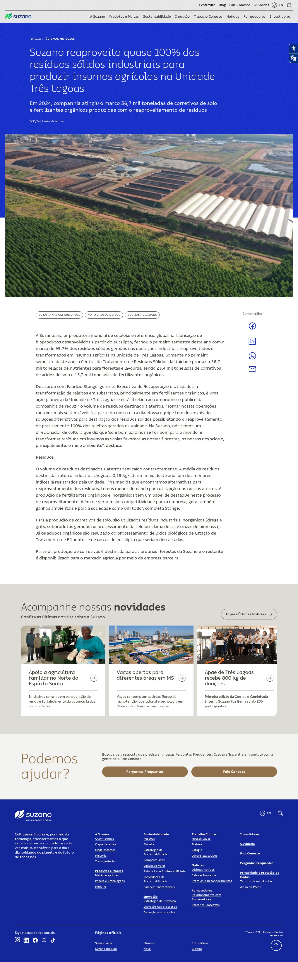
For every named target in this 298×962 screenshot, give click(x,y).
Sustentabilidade (142, 314)
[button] (97, 16)
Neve (147, 948)
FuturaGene (200, 943)
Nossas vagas (201, 838)
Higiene (100, 886)
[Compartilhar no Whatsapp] (252, 358)
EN (281, 5)
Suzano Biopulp (106, 948)
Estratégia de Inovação (160, 901)
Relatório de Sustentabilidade (165, 871)
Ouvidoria (261, 5)
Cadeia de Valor (154, 865)
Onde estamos (105, 850)
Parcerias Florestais (206, 905)
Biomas (197, 948)
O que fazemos (105, 844)
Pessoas (149, 838)
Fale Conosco (239, 5)
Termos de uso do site (256, 881)
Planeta (149, 844)
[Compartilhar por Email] (252, 370)
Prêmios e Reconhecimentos (212, 881)
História (100, 855)
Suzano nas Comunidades (59, 314)
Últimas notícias (203, 869)
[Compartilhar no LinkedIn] (252, 344)
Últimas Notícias (60, 38)
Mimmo (149, 943)
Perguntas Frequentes (256, 863)
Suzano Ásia (103, 943)
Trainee (197, 844)
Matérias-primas (107, 875)
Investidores (249, 834)
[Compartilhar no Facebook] (252, 329)
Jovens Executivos (205, 855)
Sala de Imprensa (204, 875)
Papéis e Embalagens (110, 881)
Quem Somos (104, 838)
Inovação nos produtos (160, 912)
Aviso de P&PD (250, 887)
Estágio (197, 850)
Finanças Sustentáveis (159, 887)
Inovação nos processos (160, 906)
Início (36, 38)
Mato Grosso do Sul (104, 314)
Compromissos (154, 860)
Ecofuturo (207, 5)
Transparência (105, 861)
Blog (222, 5)
